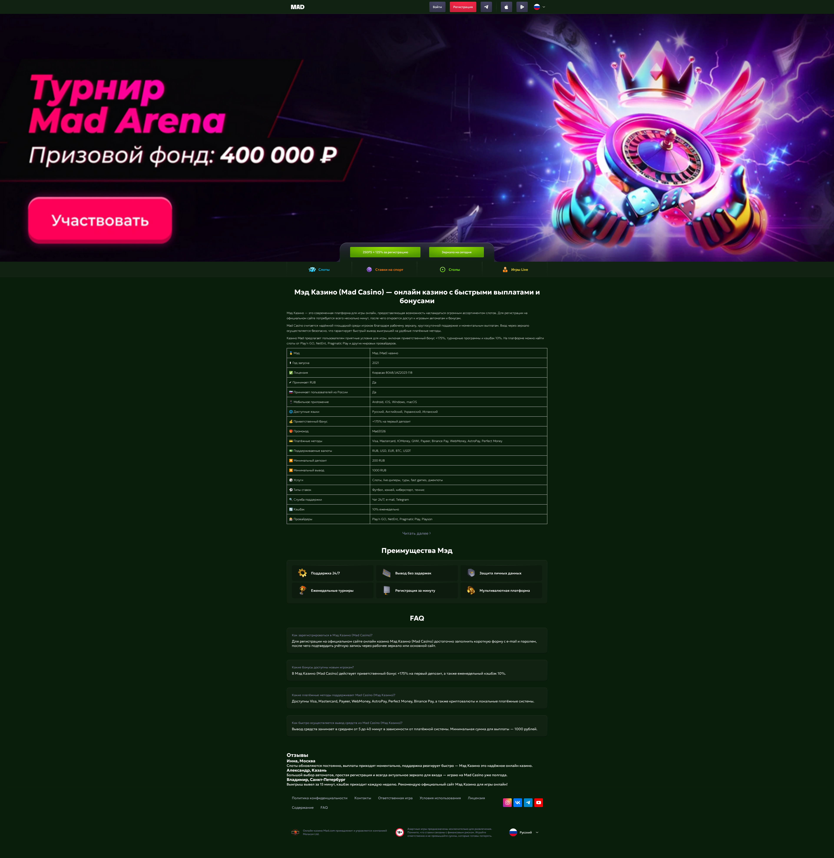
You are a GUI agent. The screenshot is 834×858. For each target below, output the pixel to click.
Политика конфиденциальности (320, 798)
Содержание (303, 807)
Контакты (362, 798)
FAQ (324, 807)
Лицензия (476, 798)
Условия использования (440, 798)
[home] (298, 7)
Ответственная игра (395, 798)
